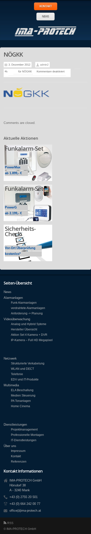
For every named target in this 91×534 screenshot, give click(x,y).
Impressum (18, 450)
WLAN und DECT (22, 368)
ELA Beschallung (22, 390)
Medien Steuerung (23, 395)
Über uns (10, 446)
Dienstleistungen (15, 424)
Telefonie (17, 374)
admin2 (44, 64)
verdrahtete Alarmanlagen (28, 308)
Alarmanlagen (13, 298)
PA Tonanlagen (21, 400)
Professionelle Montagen (27, 434)
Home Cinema (20, 406)
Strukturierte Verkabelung (27, 363)
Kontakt (46, 6)
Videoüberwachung (17, 319)
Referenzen (18, 461)
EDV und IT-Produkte (25, 379)
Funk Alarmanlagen (24, 302)
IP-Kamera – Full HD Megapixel (32, 340)
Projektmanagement (24, 429)
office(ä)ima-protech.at (25, 510)
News (45, 16)
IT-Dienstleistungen (23, 440)
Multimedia (11, 385)
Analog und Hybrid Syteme (28, 324)
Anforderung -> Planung (27, 313)
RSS (10, 523)
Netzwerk (10, 358)
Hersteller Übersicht (24, 329)
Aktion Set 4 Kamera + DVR (29, 334)
